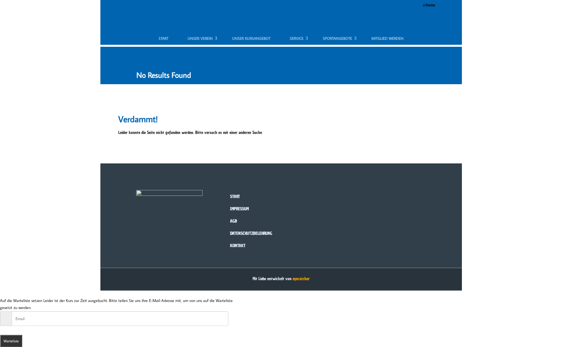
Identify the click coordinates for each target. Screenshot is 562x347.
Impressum (239, 209)
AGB (233, 221)
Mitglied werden (387, 38)
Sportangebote (337, 38)
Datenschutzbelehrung (251, 233)
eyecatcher (301, 279)
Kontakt (238, 245)
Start (163, 38)
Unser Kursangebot (251, 38)
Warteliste (11, 340)
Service (297, 38)
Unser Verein (200, 38)
